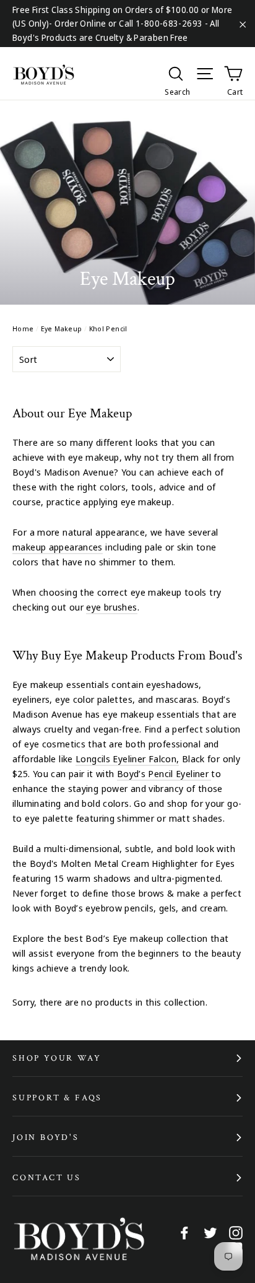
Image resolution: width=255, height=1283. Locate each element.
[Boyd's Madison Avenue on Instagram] (236, 1232)
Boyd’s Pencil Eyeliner (164, 773)
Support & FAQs (57, 1097)
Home (23, 328)
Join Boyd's (45, 1137)
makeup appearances (57, 547)
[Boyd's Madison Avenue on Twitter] (210, 1232)
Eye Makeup (61, 328)
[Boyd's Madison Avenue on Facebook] (184, 1232)
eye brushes (111, 607)
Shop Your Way (56, 1058)
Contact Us (46, 1177)
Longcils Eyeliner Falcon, (127, 758)
